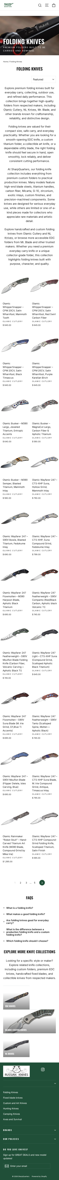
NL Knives (29, 109)
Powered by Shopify (39, 1176)
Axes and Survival (12, 1119)
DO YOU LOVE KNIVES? (15, 1149)
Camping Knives (11, 1114)
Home (5, 62)
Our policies (11, 1138)
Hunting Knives (11, 1108)
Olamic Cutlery (12, 109)
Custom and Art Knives (15, 1103)
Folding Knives (10, 1092)
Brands (7, 1130)
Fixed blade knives (12, 1097)
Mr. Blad (25, 242)
